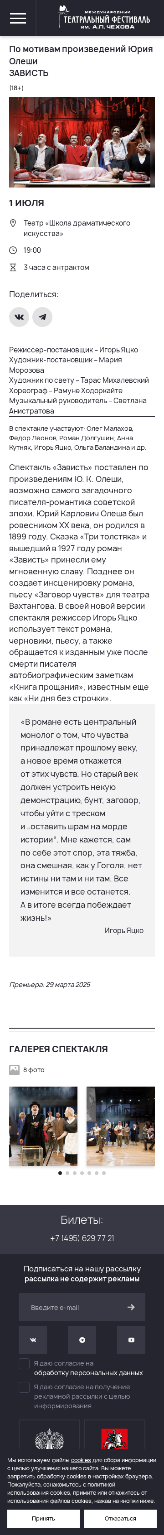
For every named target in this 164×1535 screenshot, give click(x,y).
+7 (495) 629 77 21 (82, 1238)
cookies (81, 1460)
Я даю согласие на (88, 1368)
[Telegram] (43, 317)
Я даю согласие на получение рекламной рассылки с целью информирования (82, 1396)
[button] (60, 1173)
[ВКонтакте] (20, 317)
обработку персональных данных (88, 1372)
